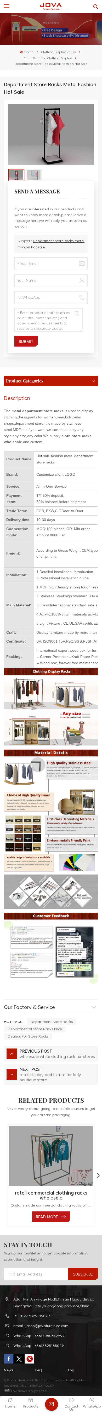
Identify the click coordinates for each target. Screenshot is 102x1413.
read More (47, 1217)
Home (28, 51)
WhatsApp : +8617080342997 (39, 1335)
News (8, 1370)
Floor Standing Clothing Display (48, 58)
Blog (70, 1370)
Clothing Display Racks (58, 51)
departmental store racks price (35, 1029)
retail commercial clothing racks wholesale (51, 1195)
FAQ (38, 1370)
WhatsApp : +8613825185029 (38, 1345)
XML (23, 1385)
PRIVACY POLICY (42, 1385)
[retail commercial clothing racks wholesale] (51, 1156)
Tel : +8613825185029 (31, 1315)
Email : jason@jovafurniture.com (41, 1325)
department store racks (52, 1021)
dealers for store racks (28, 1036)
